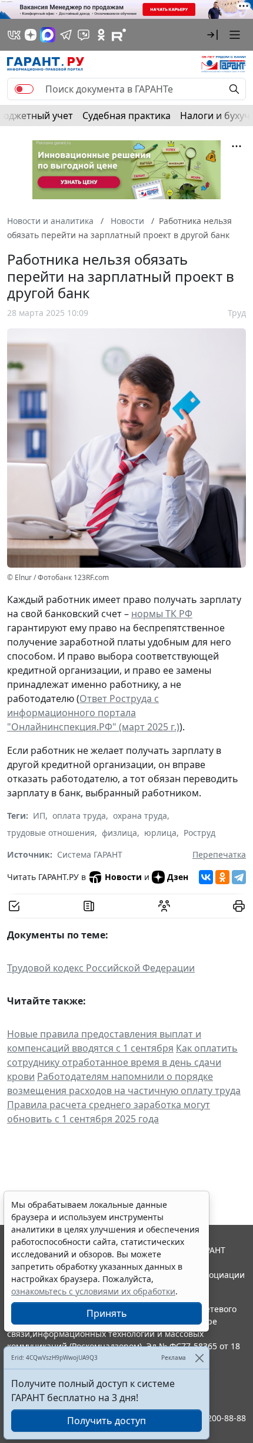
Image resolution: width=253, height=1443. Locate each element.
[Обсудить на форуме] (164, 906)
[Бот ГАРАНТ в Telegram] (83, 35)
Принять (106, 1313)
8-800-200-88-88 (214, 1418)
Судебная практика (126, 115)
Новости (123, 876)
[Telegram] (239, 877)
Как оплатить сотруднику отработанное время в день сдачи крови (122, 1062)
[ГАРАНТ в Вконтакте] (14, 35)
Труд (237, 312)
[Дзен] (30, 35)
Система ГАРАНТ (89, 854)
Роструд (199, 832)
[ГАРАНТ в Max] (47, 34)
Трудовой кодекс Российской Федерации (101, 967)
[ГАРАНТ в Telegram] (66, 35)
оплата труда (79, 815)
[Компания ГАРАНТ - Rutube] (119, 35)
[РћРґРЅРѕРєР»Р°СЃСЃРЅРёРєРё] (222, 877)
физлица (119, 832)
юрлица (160, 832)
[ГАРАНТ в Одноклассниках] (101, 35)
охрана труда (140, 815)
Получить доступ (106, 1420)
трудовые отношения (51, 832)
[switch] (24, 89)
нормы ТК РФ (161, 613)
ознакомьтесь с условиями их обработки (93, 1291)
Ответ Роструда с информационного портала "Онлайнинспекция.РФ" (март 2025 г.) (93, 712)
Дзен (177, 876)
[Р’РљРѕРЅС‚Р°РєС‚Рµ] (206, 877)
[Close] (199, 1358)
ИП (39, 815)
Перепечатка (219, 854)
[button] (212, 35)
